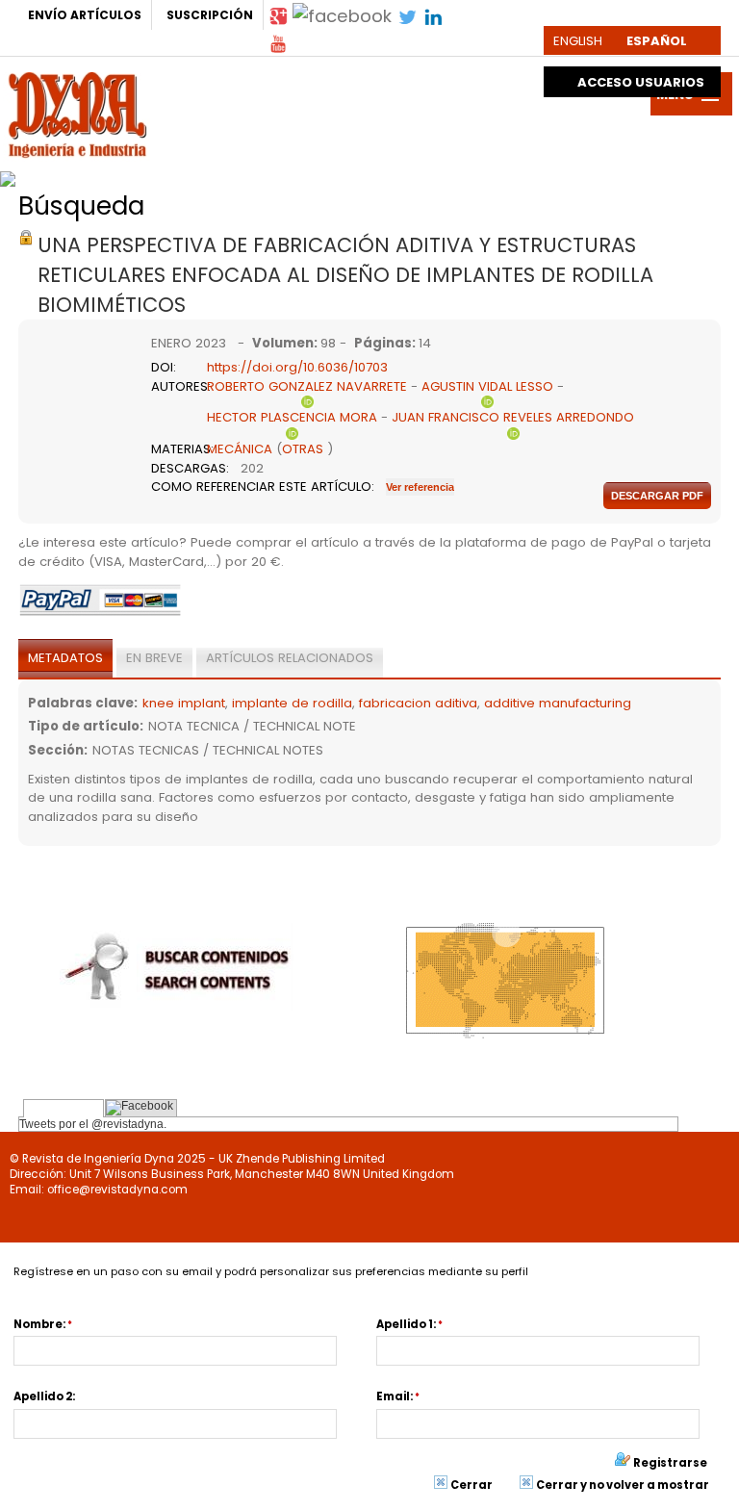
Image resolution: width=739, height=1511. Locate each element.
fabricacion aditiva (418, 703)
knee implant (183, 703)
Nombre (38, 1324)
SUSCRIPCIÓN (209, 15)
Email (393, 1396)
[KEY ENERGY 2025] (232, 174)
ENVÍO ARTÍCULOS (84, 15)
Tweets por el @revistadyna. (92, 1124)
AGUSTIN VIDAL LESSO (487, 386)
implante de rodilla (292, 703)
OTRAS (302, 449)
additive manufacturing (557, 703)
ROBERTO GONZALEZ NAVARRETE (307, 386)
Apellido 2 (42, 1396)
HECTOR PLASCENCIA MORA (292, 417)
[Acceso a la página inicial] (77, 112)
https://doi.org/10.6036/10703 (297, 367)
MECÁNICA (239, 449)
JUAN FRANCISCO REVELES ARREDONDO (513, 417)
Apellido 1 (404, 1324)
